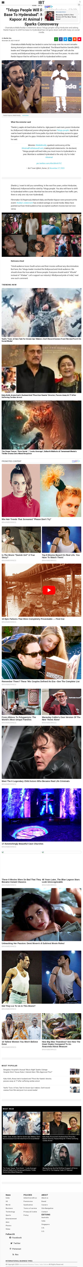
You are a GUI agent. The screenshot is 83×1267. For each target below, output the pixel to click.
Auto (7, 1222)
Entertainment (11, 1219)
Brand (44, 1201)
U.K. (43, 1228)
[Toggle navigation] (3, 2)
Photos (8, 1225)
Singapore (45, 1224)
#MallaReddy (41, 145)
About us (45, 1198)
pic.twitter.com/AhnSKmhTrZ (49, 163)
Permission (28, 1201)
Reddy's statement (24, 203)
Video (8, 1229)
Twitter (16, 1243)
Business (9, 1208)
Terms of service (30, 1208)
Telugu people (63, 130)
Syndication (28, 1205)
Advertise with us (30, 1198)
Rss (16, 1254)
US (7, 1201)
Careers (45, 1205)
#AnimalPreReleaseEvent (32, 148)
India (8, 1198)
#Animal (49, 157)
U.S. (43, 1231)
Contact (45, 1212)
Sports (8, 1215)
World (8, 1205)
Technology (10, 1212)
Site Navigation (47, 1208)
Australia (45, 1217)
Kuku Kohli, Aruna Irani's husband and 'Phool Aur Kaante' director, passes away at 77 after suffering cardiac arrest (60, 1138)
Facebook (16, 1238)
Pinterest (16, 1249)
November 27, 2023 (57, 168)
